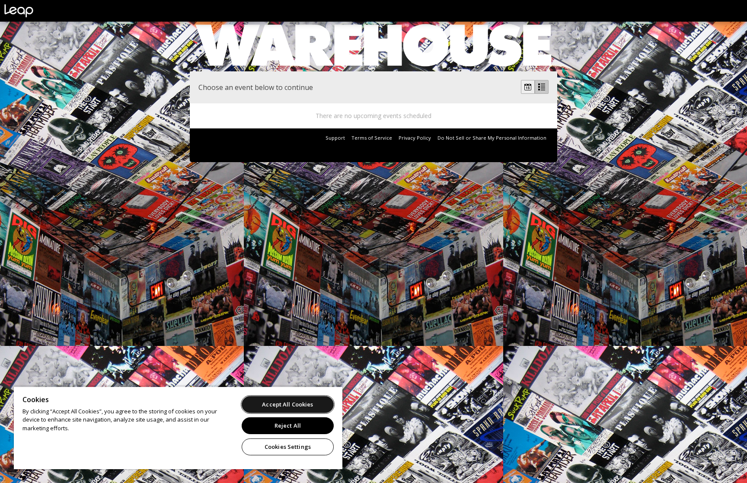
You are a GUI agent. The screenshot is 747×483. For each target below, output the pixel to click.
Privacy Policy (415, 137)
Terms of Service (371, 137)
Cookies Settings (288, 447)
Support (335, 137)
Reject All (288, 425)
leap (47, 10)
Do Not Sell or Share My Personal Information (491, 137)
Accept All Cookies (287, 404)
